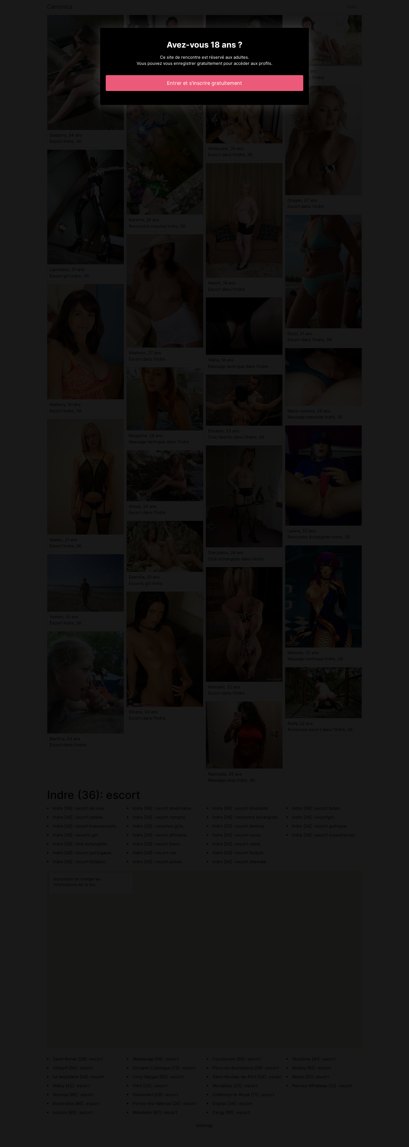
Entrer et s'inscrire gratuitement (204, 83)
